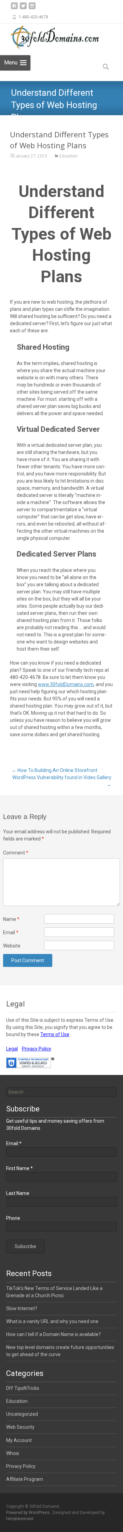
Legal (12, 1048)
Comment (15, 852)
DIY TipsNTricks (22, 1388)
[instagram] (32, 8)
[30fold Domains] (53, 37)
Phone (13, 1218)
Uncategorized (22, 1414)
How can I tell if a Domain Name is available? (53, 1334)
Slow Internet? (21, 1308)
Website (11, 946)
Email (10, 932)
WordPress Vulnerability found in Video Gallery (61, 781)
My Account (19, 1440)
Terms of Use (54, 1034)
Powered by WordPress (28, 1512)
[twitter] (23, 8)
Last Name (17, 1193)
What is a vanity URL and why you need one (52, 1321)
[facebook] (14, 8)
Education (68, 156)
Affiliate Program (24, 1479)
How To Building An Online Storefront (54, 770)
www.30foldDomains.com (66, 684)
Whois (12, 1453)
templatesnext (19, 1518)
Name (11, 919)
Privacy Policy (36, 1048)
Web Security (20, 1427)
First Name (19, 1168)
